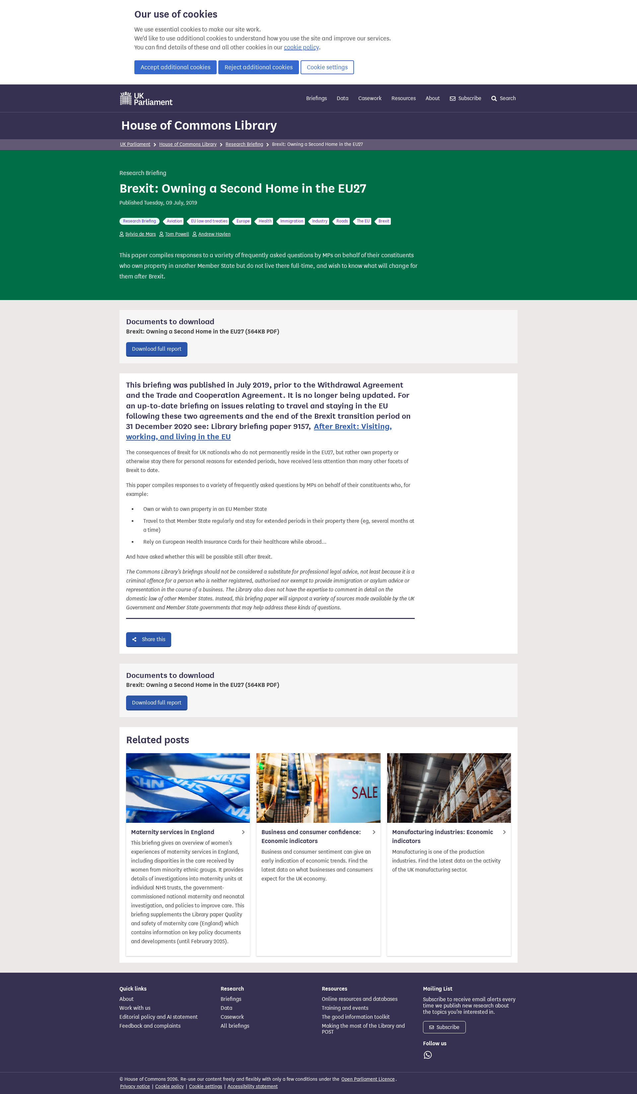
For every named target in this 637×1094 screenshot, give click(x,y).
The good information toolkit (356, 1017)
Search (507, 98)
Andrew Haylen (214, 234)
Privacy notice (135, 1086)
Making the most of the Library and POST (363, 1029)
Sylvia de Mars (140, 234)
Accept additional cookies (175, 67)
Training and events (345, 1008)
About (433, 98)
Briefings (316, 98)
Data (342, 98)
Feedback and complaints (149, 1026)
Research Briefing (244, 144)
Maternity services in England (172, 832)
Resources (403, 98)
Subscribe (469, 98)
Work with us (134, 1008)
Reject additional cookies (259, 67)
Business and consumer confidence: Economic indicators (311, 836)
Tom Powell (177, 234)
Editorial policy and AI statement (158, 1017)
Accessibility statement (253, 1086)
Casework (370, 98)
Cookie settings (327, 67)
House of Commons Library (199, 125)
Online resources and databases (359, 999)
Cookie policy (169, 1086)
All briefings (235, 1026)
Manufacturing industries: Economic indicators (442, 836)
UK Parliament (135, 144)
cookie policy (301, 47)
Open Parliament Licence (368, 1079)
